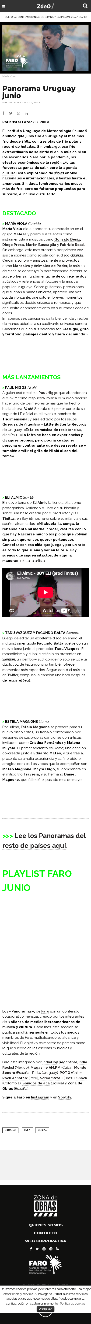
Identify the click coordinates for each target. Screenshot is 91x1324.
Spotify (64, 1097)
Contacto (45, 1233)
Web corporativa (45, 1241)
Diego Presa (13, 245)
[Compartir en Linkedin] (28, 113)
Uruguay (10, 1130)
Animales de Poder (50, 266)
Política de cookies (72, 1303)
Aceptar (45, 1308)
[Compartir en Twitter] (13, 113)
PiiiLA (44, 122)
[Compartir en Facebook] (5, 113)
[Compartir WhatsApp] (20, 113)
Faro (37, 102)
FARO (5, 102)
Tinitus (8, 518)
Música (42, 1130)
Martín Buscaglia (41, 245)
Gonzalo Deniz (67, 239)
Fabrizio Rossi (72, 245)
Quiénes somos (45, 1225)
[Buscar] (85, 6)
